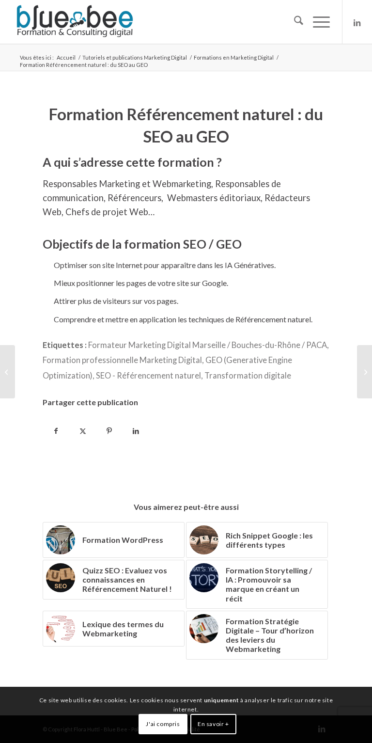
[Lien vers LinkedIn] (357, 22)
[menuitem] (293, 22)
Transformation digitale (247, 375)
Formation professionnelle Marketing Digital (122, 360)
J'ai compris (163, 723)
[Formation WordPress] (7, 371)
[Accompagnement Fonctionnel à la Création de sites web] (364, 371)
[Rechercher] (293, 22)
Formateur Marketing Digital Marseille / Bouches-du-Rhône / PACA (207, 345)
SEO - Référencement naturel (148, 375)
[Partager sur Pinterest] (109, 429)
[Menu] (316, 22)
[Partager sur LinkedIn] (136, 429)
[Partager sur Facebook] (56, 429)
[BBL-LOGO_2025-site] (74, 22)
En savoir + (213, 723)
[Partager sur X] (82, 429)
